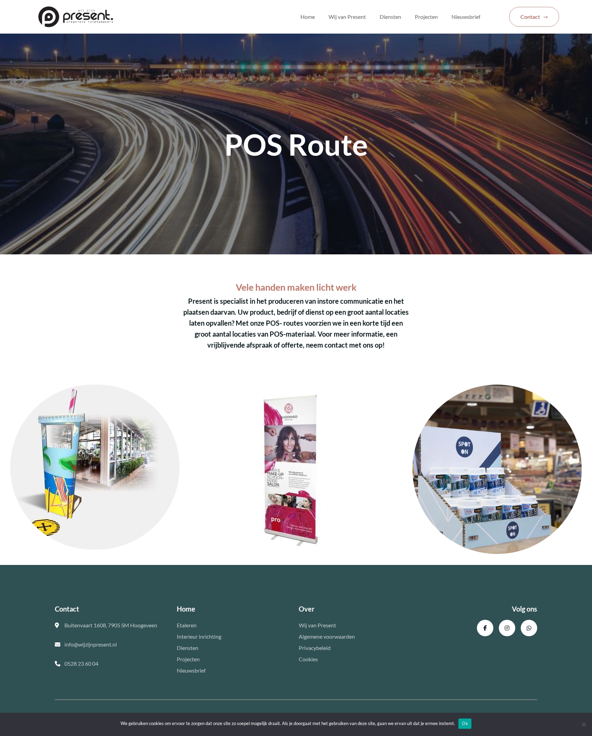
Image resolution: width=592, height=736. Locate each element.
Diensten (390, 16)
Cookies (308, 659)
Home (307, 16)
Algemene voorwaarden (327, 636)
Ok (465, 723)
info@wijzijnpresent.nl (90, 644)
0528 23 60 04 (81, 663)
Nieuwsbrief (466, 16)
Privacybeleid (315, 647)
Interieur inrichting (199, 636)
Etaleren (187, 625)
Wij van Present (347, 16)
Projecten (426, 16)
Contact (530, 16)
